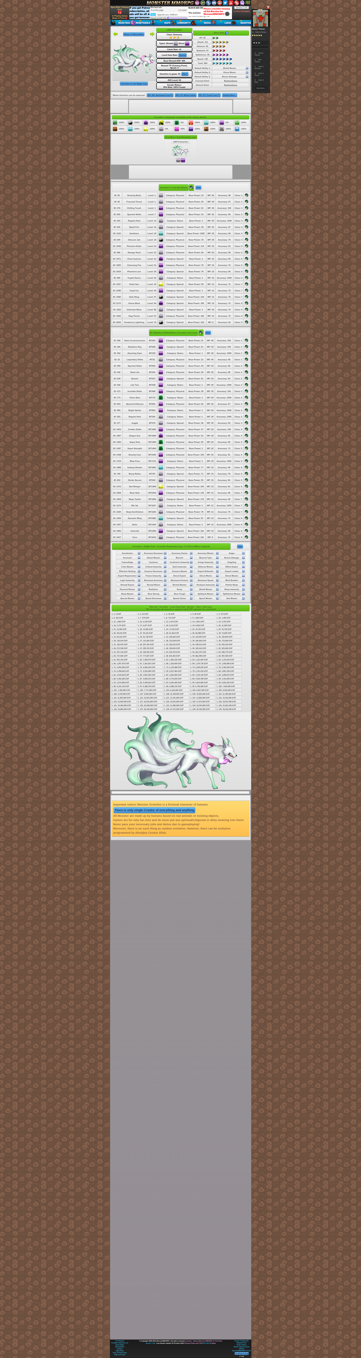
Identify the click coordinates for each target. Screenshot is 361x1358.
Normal (182, 55)
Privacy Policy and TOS (193, 1343)
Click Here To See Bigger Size (134, 84)
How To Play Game (120, 1352)
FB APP (206, 1343)
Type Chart (120, 1351)
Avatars (120, 1349)
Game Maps (119, 1345)
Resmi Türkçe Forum (241, 1347)
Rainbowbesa (230, 81)
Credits (213, 1343)
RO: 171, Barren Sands (186, 95)
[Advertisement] (180, 12)
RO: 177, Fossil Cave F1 (209, 95)
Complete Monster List (119, 1343)
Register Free (241, 1343)
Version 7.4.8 (241, 7)
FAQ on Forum (119, 1354)
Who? (184, 74)
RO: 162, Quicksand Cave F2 (160, 95)
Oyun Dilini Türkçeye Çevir (120, 8)
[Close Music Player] (268, 7)
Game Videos (241, 1345)
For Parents (119, 1341)
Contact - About (192, 1341)
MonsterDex (119, 1347)
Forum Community (242, 1341)
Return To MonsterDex (133, 34)
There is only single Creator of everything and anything (154, 810)
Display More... (229, 95)
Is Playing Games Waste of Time (119, 17)
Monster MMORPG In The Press (210, 1341)
